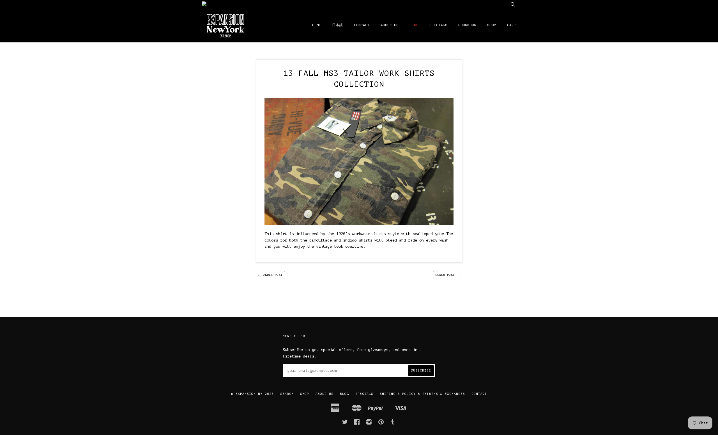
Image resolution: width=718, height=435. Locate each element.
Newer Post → (447, 274)
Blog (413, 25)
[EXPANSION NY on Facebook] (357, 423)
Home (316, 25)
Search (287, 394)
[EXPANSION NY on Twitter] (345, 423)
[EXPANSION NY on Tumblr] (393, 423)
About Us (390, 25)
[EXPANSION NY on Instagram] (369, 423)
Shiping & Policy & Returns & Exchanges (422, 394)
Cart (511, 25)
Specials (438, 25)
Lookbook (467, 25)
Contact (362, 25)
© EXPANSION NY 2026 (252, 394)
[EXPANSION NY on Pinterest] (381, 423)
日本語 (337, 25)
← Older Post (270, 274)
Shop (491, 25)
